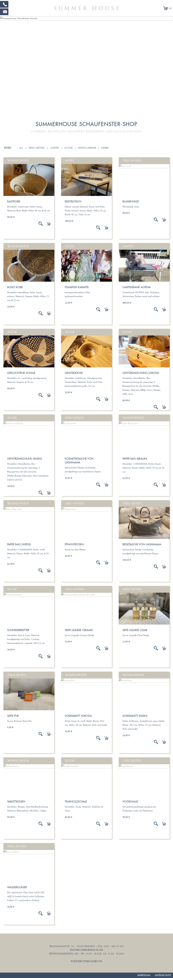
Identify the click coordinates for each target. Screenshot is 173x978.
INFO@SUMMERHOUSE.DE (86, 950)
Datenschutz (163, 975)
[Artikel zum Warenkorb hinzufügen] (47, 224)
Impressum (143, 975)
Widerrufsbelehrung (86, 961)
